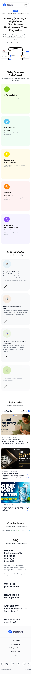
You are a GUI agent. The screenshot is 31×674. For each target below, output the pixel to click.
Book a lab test (15, 651)
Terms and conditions (5, 669)
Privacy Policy (27, 669)
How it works (16, 640)
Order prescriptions (15, 648)
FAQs (15, 655)
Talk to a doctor (15, 644)
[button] (15, 275)
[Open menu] (26, 5)
